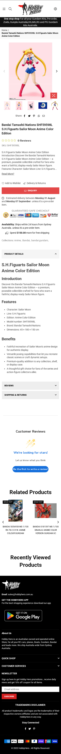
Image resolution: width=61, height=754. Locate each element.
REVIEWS (9, 385)
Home (4, 30)
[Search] (10, 8)
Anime (17, 240)
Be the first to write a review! (30, 469)
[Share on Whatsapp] (39, 116)
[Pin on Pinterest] (34, 116)
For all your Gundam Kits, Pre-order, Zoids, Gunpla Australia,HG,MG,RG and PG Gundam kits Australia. (30, 22)
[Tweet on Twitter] (29, 116)
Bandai (26, 240)
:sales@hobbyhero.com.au (20, 594)
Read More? (8, 173)
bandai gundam (39, 240)
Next (56, 71)
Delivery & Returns (36, 183)
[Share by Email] (43, 116)
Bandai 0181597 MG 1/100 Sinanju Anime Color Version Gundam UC (46, 529)
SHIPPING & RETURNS (15, 395)
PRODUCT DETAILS (13, 254)
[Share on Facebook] (24, 116)
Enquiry (32, 190)
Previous (4, 71)
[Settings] (55, 8)
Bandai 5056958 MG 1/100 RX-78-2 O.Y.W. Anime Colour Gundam (15, 529)
